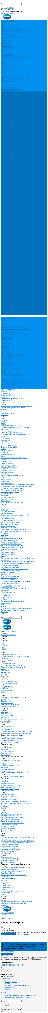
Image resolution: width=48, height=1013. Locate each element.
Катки (3, 259)
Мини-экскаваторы (8, 282)
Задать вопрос (6, 950)
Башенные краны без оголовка (12, 244)
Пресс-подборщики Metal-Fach (12, 135)
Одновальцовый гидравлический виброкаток (17, 264)
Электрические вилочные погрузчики (15, 234)
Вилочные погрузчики (9, 230)
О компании (5, 298)
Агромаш (4, 28)
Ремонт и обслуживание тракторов (13, 110)
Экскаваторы (6, 277)
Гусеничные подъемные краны (12, 250)
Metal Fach (5, 39)
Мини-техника (6, 51)
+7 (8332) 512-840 (7, 8)
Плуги (3, 139)
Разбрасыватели (7, 153)
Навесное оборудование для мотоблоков (16, 189)
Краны (3, 239)
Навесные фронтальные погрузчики (14, 37)
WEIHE (3, 126)
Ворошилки (5, 155)
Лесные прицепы (7, 67)
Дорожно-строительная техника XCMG (15, 78)
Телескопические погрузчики (12, 60)
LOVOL (3, 124)
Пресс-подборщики (8, 35)
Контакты (4, 314)
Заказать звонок (7, 954)
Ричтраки (4, 236)
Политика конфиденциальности (12, 101)
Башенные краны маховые (11, 246)
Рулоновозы (5, 141)
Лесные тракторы (7, 69)
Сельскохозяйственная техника (12, 30)
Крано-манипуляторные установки (13, 291)
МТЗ (2, 24)
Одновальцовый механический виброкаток (17, 266)
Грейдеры (4, 83)
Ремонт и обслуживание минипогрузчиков (16, 108)
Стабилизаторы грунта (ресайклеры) (14, 271)
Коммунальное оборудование (12, 71)
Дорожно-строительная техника (12, 58)
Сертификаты (6, 103)
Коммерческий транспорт (10, 270)
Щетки (3, 74)
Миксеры (4, 33)
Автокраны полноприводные (11, 241)
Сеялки (3, 159)
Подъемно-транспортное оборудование (15, 85)
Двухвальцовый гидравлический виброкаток (17, 261)
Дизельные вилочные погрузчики (13, 232)
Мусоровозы (5, 293)
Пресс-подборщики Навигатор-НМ (13, 137)
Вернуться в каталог (23, 934)
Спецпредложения (8, 295)
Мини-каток (5, 262)
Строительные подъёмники (11, 273)
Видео (3, 105)
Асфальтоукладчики (8, 253)
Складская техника (8, 82)
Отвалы (4, 73)
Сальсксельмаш (7, 42)
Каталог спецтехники (8, 116)
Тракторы (4, 22)
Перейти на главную (8, 934)
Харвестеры (5, 203)
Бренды (4, 296)
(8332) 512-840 (6, 965)
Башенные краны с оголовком (12, 248)
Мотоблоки (5, 53)
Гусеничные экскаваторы (10, 279)
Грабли (3, 151)
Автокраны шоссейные (9, 243)
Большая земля (6, 40)
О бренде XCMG (7, 98)
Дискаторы (5, 146)
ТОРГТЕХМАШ (6, 180)
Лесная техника (6, 64)
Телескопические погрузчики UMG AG (15, 31)
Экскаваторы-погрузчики (10, 62)
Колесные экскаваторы (9, 280)
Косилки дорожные (8, 214)
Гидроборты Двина (8, 90)
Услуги (3, 309)
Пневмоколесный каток (10, 268)
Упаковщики (5, 142)
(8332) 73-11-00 (18, 965)
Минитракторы (6, 55)
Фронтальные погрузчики (10, 225)
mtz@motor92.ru (7, 13)
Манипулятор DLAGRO (9, 169)
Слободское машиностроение (12, 178)
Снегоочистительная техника (11, 76)
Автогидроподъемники (9, 87)
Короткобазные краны (9, 252)
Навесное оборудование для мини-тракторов (17, 56)
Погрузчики (5, 80)
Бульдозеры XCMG (8, 255)
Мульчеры (4, 65)
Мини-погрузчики (7, 221)
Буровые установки (8, 257)
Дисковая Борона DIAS (9, 150)
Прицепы (4, 44)
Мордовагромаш (7, 47)
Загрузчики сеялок (8, 157)
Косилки (4, 144)
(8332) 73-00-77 (6, 970)
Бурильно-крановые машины (11, 89)
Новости (4, 99)
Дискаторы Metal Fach (9, 148)
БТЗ (2, 26)
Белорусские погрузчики (10, 167)
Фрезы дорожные (7, 275)
